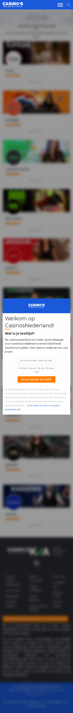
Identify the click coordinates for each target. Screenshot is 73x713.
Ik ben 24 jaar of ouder (36, 379)
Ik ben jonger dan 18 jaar (36, 360)
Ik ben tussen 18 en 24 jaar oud (36, 370)
